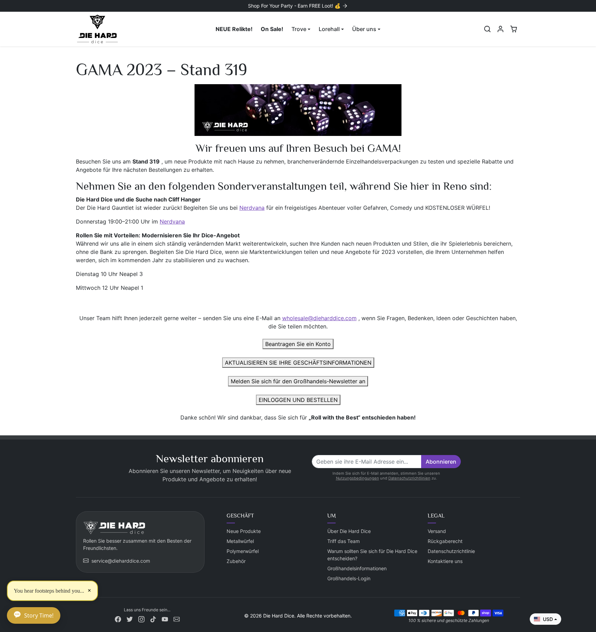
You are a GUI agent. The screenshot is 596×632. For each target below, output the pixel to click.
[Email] (176, 618)
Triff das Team (343, 541)
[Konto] (500, 29)
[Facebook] (118, 618)
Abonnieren (441, 461)
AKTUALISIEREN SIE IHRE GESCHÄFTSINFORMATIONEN (298, 362)
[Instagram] (141, 618)
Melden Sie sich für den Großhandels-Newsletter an (298, 381)
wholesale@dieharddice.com (319, 318)
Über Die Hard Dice (349, 531)
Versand (437, 531)
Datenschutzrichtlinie (451, 551)
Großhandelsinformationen (357, 568)
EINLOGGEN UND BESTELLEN (298, 399)
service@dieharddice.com (120, 561)
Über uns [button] (364, 29)
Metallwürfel (240, 541)
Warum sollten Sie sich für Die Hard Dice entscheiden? (372, 554)
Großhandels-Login (348, 578)
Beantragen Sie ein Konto (298, 343)
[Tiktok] (153, 618)
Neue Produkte (244, 531)
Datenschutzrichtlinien (409, 478)
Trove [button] (298, 29)
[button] (487, 29)
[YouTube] (165, 618)
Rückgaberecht (445, 541)
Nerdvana (252, 207)
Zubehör (236, 561)
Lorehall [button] (329, 29)
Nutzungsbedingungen (357, 478)
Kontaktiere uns (445, 561)
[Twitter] (130, 618)
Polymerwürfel (243, 551)
